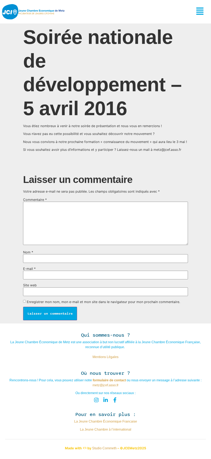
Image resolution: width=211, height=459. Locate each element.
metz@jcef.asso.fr (105, 385)
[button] (200, 11)
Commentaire (35, 199)
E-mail (29, 268)
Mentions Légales (105, 357)
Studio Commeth (104, 448)
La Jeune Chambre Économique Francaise (105, 421)
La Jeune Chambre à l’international (105, 429)
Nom (28, 252)
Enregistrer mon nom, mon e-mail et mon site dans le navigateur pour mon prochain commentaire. (103, 301)
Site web (30, 285)
